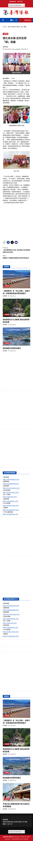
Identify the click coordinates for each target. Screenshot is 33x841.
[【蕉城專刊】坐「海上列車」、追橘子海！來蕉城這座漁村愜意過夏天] (16, 279)
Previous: (16, 250)
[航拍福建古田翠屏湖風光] (16, 336)
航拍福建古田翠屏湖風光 (12, 348)
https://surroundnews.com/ (11, 488)
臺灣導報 (5, 47)
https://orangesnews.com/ (11, 510)
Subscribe (27, 20)
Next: (16, 257)
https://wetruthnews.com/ (11, 492)
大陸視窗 (5, 34)
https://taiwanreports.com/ (11, 479)
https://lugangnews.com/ (10, 501)
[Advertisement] (16, 222)
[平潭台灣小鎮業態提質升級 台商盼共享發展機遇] (16, 792)
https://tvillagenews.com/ (10, 514)
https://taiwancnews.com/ (11, 505)
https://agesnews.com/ (10, 497)
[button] (3, 20)
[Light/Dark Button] (12, 20)
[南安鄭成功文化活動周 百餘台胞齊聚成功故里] (16, 308)
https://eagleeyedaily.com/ (11, 483)
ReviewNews (16, 839)
